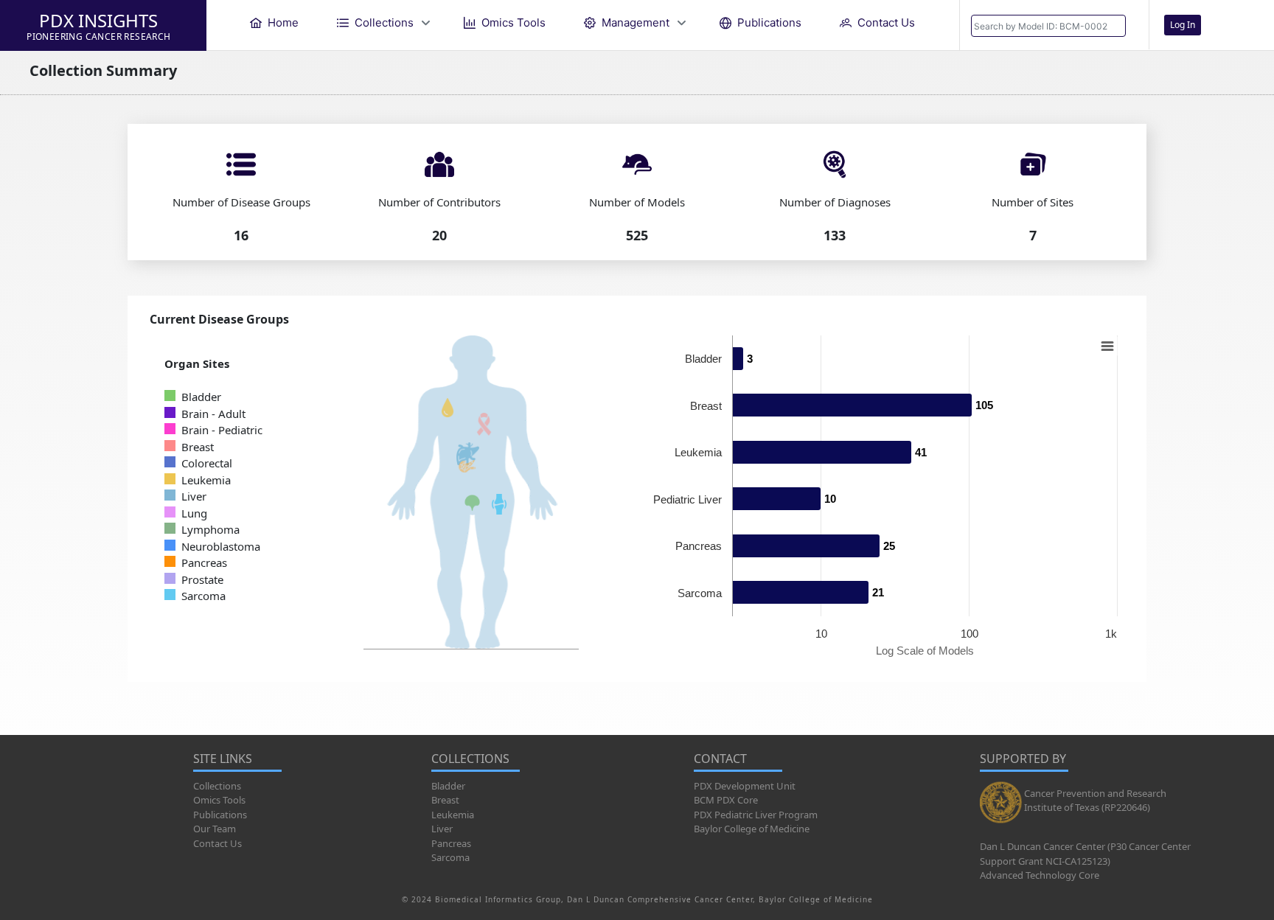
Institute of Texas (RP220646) (1087, 807)
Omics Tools (219, 799)
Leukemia (452, 814)
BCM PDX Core (726, 799)
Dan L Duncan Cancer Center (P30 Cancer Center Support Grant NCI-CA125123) (1085, 854)
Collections (217, 785)
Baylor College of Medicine (752, 828)
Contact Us (217, 843)
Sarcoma (450, 857)
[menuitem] (274, 22)
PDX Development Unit (745, 785)
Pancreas (451, 843)
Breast (445, 799)
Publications (220, 814)
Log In (1182, 24)
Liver (442, 828)
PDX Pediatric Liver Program (756, 814)
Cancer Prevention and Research (1095, 793)
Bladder (448, 785)
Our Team (214, 828)
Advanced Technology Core (1039, 875)
